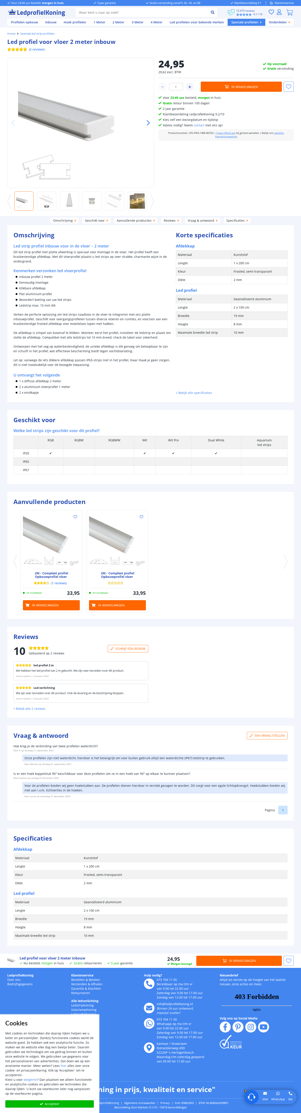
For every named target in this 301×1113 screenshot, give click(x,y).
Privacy (165, 1103)
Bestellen (78, 980)
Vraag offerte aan (226, 133)
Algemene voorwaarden (139, 1103)
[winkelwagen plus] (190, 87)
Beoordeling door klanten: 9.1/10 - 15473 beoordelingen (150, 1107)
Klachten (94, 988)
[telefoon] (149, 983)
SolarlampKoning (84, 1010)
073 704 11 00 (167, 1019)
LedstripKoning (82, 1005)
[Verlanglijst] (271, 12)
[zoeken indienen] (212, 12)
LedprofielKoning (20, 975)
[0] (289, 12)
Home (11, 34)
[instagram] (250, 1026)
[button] (146, 123)
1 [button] (283, 810)
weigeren (30, 1079)
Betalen (94, 980)
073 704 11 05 (167, 980)
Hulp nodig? (153, 975)
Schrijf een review (130, 648)
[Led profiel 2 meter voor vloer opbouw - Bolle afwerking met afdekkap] (117, 540)
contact (199, 125)
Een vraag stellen (270, 735)
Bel (290, 1099)
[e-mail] (149, 1008)
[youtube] (263, 1026)
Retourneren (80, 993)
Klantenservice (284, 3)
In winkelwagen (244, 87)
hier (64, 1066)
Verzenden (79, 984)
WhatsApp (278, 1099)
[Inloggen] (279, 12)
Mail (265, 1099)
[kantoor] (149, 1047)
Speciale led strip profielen (37, 34)
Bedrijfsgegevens (20, 984)
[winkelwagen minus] (162, 87)
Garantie (77, 988)
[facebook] (225, 1026)
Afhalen (96, 984)
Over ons (13, 980)
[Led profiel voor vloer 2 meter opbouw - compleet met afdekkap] (51, 540)
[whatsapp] (149, 1023)
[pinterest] (237, 1026)
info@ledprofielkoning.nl (175, 1004)
